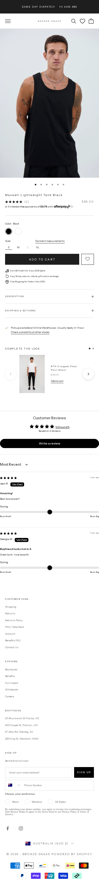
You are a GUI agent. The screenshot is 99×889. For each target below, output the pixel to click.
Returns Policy (14, 620)
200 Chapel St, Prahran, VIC (21, 725)
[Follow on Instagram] (20, 828)
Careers (9, 696)
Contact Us (12, 647)
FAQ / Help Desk (14, 627)
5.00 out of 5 (62, 427)
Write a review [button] (49, 443)
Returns (10, 613)
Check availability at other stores (30, 332)
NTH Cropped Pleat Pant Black (64, 368)
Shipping (10, 606)
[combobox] (13, 785)
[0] (82, 21)
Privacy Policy (69, 812)
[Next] (88, 374)
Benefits (10, 676)
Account (10, 633)
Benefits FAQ (12, 640)
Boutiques (11, 669)
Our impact (11, 683)
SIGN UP (84, 772)
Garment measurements (50, 241)
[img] (8, 478)
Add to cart (42, 259)
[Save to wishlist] (87, 259)
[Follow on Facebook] (7, 828)
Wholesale (11, 689)
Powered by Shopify (72, 854)
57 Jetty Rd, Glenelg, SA (19, 731)
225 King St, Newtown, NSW (22, 738)
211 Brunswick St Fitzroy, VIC (22, 718)
